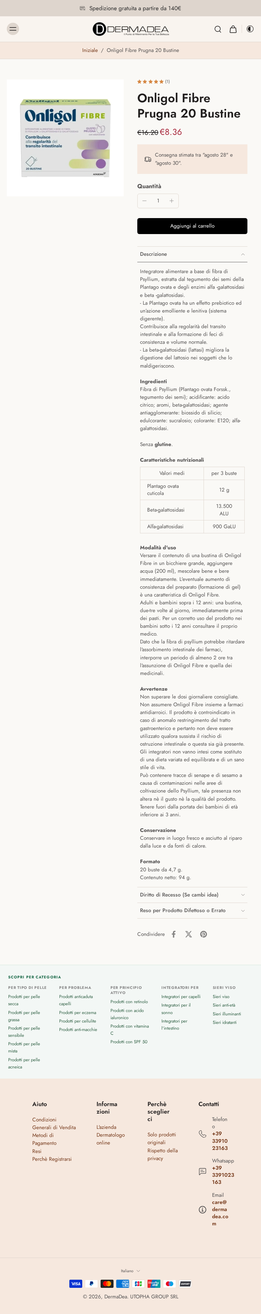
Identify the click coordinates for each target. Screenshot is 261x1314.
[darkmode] (248, 29)
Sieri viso (221, 996)
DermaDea (115, 1296)
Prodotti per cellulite (77, 1021)
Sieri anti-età (224, 1005)
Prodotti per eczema (77, 1012)
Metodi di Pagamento (44, 1139)
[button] (192, 226)
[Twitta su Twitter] (188, 934)
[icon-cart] (232, 29)
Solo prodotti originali (161, 1138)
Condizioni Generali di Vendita (54, 1123)
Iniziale (91, 50)
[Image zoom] (65, 137)
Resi (36, 1151)
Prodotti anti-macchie (78, 1029)
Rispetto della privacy (162, 1154)
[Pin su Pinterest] (203, 934)
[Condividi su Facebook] (173, 934)
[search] (217, 29)
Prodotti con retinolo (129, 1001)
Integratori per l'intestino (174, 1024)
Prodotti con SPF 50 (128, 1041)
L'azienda (106, 1127)
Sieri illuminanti (227, 1014)
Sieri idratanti (225, 1022)
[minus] (144, 201)
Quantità (149, 186)
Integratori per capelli (181, 996)
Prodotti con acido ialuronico (127, 1014)
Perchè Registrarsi (52, 1159)
